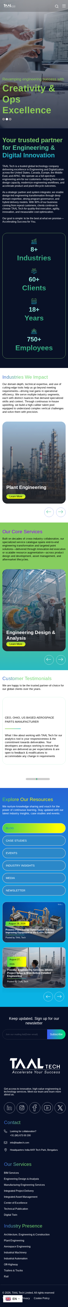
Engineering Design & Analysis (21, 1179)
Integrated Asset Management (20, 1196)
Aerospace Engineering (17, 1246)
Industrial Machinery (15, 1252)
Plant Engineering (26, 487)
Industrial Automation (16, 1258)
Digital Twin (10, 1214)
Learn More (15, 496)
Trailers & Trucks (13, 1270)
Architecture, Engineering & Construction (27, 1234)
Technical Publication (16, 1208)
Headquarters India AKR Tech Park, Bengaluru (34, 1149)
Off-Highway (11, 1264)
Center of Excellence (15, 1202)
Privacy (26, 1298)
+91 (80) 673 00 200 (20, 1135)
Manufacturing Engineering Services (24, 1185)
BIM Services (11, 1173)
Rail (6, 1276)
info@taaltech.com (19, 1142)
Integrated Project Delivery (19, 1191)
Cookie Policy (41, 1298)
